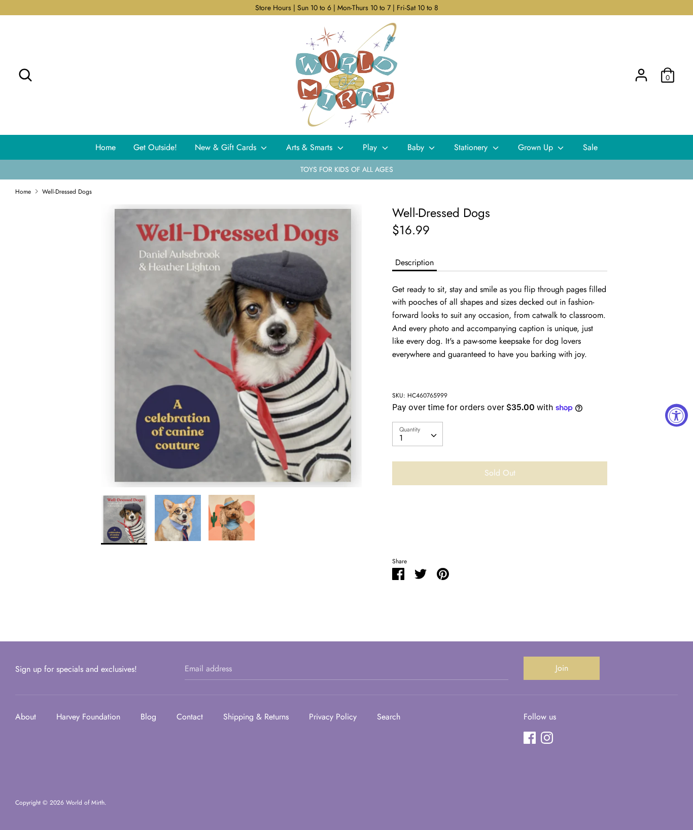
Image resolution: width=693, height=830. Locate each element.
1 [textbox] (401, 438)
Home (105, 147)
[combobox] (417, 434)
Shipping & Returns (256, 717)
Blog (148, 717)
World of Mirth (85, 802)
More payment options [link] (499, 528)
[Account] (641, 71)
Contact (190, 717)
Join (562, 668)
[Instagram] (547, 737)
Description (414, 262)
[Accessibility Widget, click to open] (676, 415)
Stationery (472, 147)
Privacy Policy (333, 717)
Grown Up (537, 147)
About (25, 717)
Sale (590, 147)
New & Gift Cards (227, 147)
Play (371, 147)
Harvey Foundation (88, 717)
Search (388, 717)
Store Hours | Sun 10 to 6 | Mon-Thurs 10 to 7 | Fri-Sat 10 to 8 (346, 8)
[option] (231, 349)
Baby (417, 147)
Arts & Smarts (310, 147)
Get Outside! (155, 147)
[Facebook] (530, 737)
